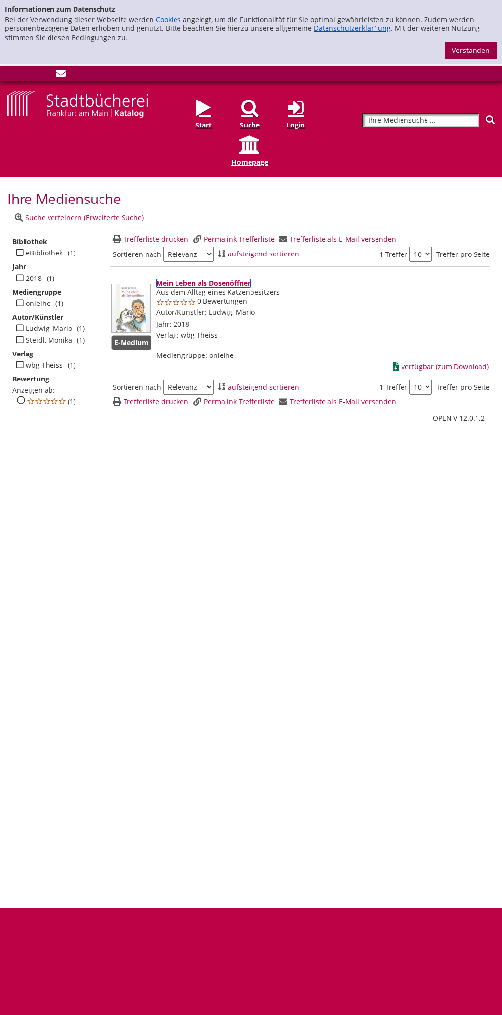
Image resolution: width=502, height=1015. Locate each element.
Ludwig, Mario (49, 328)
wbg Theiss (44, 365)
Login (295, 124)
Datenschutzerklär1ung (352, 28)
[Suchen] (490, 120)
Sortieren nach (137, 254)
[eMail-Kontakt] (61, 75)
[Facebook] (12, 75)
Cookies (168, 19)
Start (203, 124)
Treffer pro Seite (463, 254)
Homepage (249, 162)
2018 (34, 278)
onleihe (38, 303)
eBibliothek (44, 253)
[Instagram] (28, 75)
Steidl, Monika (49, 340)
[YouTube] (45, 75)
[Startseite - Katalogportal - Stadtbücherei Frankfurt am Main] (77, 103)
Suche (250, 124)
